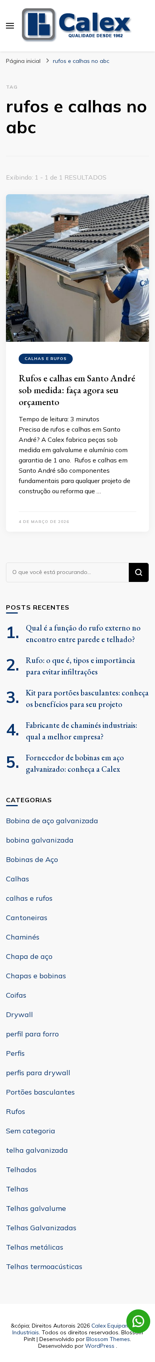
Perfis (15, 1053)
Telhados (21, 1169)
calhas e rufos (46, 358)
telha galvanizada (37, 1150)
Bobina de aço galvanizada (52, 820)
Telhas (17, 1188)
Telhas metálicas (34, 1247)
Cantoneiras (26, 917)
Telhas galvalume (36, 1208)
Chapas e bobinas (36, 975)
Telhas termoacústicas (44, 1266)
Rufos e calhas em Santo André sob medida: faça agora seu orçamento (77, 390)
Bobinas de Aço (32, 859)
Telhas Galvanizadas (41, 1227)
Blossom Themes (108, 1339)
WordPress (99, 1345)
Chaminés (22, 936)
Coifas (16, 995)
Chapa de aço (29, 956)
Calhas (17, 878)
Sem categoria (30, 1130)
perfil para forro (32, 1033)
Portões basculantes (40, 1092)
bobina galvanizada (40, 840)
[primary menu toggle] (10, 25)
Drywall (19, 1014)
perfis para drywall (38, 1072)
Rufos (15, 1111)
